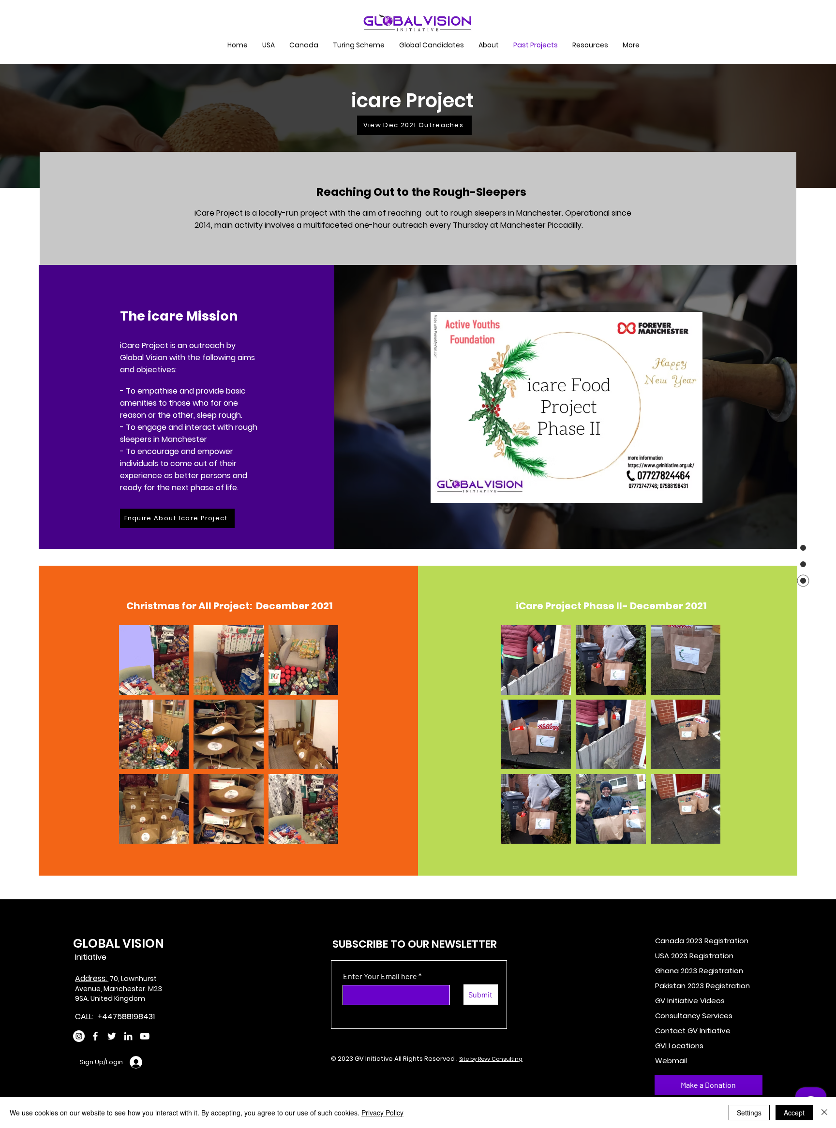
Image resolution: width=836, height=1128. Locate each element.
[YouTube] (144, 1036)
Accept (794, 1112)
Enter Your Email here (380, 976)
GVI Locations (679, 1045)
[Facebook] (95, 1036)
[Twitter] (112, 1036)
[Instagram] (79, 1036)
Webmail (671, 1060)
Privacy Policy (382, 1112)
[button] (359, 45)
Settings (749, 1112)
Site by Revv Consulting (490, 1059)
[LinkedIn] (128, 1036)
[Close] (824, 1112)
